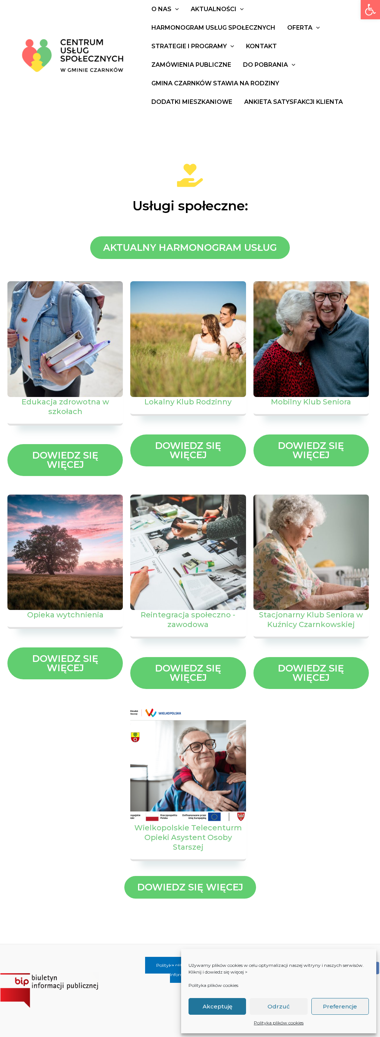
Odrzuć (279, 1006)
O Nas (161, 9)
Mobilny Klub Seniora (311, 401)
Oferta (299, 27)
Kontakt (261, 46)
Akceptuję (217, 1006)
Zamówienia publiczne (191, 64)
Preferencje (340, 1006)
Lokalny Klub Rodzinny (188, 401)
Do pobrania (265, 64)
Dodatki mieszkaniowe (191, 101)
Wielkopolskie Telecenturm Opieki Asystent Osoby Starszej (188, 837)
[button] (370, 9)
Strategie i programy (189, 46)
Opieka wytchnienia (65, 614)
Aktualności (213, 9)
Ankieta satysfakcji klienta (293, 101)
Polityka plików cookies (213, 985)
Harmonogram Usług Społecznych (213, 27)
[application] (175, 9)
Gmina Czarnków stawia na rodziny (215, 83)
